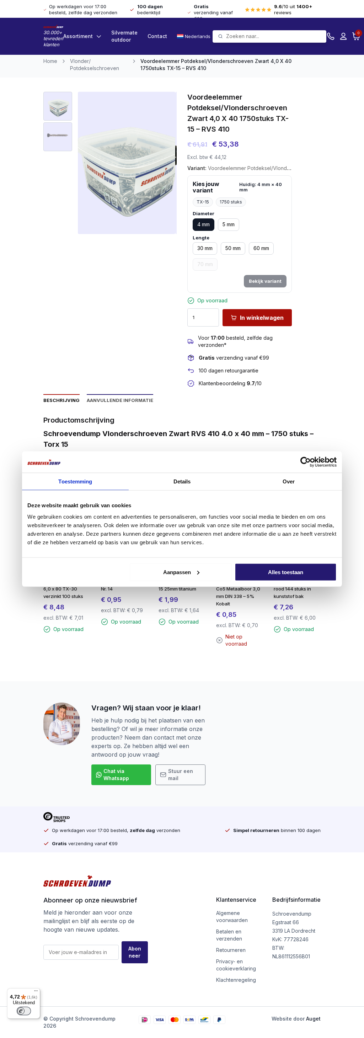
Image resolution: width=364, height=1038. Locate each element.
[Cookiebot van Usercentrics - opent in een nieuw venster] (305, 462)
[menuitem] (195, 36)
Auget (313, 1019)
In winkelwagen (262, 317)
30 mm (205, 248)
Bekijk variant (265, 281)
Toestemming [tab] (75, 481)
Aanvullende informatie (120, 400)
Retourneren (231, 950)
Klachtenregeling (236, 980)
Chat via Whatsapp (116, 774)
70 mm (205, 264)
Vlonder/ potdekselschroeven (94, 64)
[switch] (24, 1011)
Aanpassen (177, 572)
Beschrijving (61, 400)
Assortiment (78, 36)
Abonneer (134, 952)
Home (50, 61)
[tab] (61, 400)
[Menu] (36, 992)
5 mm (229, 224)
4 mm (203, 224)
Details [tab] (182, 481)
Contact (157, 36)
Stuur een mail (180, 774)
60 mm (261, 248)
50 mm (233, 248)
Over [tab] (289, 481)
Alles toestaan (285, 572)
